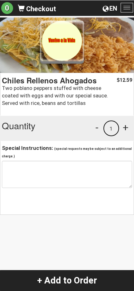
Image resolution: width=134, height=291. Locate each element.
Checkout (40, 9)
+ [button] (125, 127)
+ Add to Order (67, 280)
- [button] (96, 127)
